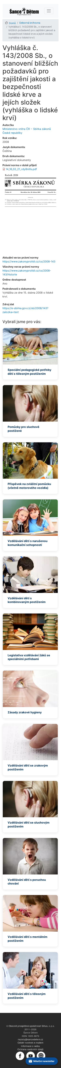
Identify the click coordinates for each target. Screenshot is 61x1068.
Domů (12, 23)
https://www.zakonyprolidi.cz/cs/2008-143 (28, 261)
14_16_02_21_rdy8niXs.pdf (21, 169)
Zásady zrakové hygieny (25, 712)
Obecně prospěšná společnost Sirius (28, 1025)
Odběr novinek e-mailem (30, 1042)
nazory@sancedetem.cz (30, 1039)
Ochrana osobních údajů (30, 1049)
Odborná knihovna (29, 22)
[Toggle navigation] (48, 11)
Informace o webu (30, 1046)
